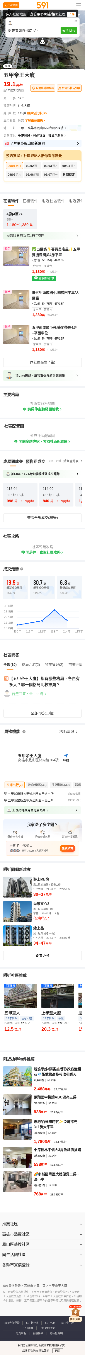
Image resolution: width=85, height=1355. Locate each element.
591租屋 (28, 1328)
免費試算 (67, 848)
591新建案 (32, 1322)
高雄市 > (30, 1285)
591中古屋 (67, 1322)
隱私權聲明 (56, 1333)
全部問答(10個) (42, 713)
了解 (71, 14)
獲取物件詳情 (46, 278)
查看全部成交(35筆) (42, 518)
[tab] (13, 461)
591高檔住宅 (47, 1328)
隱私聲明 (43, 1350)
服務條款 (38, 1333)
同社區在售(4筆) (42, 362)
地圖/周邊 (67, 731)
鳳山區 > (42, 1285)
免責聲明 (21, 1333)
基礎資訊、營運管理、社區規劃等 (41, 135)
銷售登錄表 (71, 461)
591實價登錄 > (13, 1285)
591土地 (50, 1322)
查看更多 (42, 955)
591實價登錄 (12, 1322)
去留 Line (68, 30)
